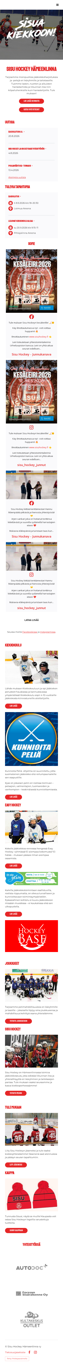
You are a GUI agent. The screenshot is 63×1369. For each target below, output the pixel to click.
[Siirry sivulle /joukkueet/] (31, 985)
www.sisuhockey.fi (38, 336)
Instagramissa (47, 632)
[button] (31, 303)
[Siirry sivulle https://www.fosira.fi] (31, 1293)
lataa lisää (32, 620)
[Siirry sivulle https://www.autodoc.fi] (31, 1267)
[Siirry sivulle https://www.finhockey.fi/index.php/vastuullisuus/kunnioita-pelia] (31, 739)
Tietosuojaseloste (15, 1352)
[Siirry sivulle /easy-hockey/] (31, 827)
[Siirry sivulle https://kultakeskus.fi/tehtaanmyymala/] (31, 1319)
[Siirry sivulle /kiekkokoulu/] (31, 667)
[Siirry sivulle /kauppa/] (31, 1194)
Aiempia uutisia (17, 177)
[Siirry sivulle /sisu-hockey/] (31, 1051)
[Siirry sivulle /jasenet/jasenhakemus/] (31, 1129)
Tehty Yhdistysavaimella (17, 1358)
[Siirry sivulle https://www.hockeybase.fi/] (31, 936)
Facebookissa (29, 632)
